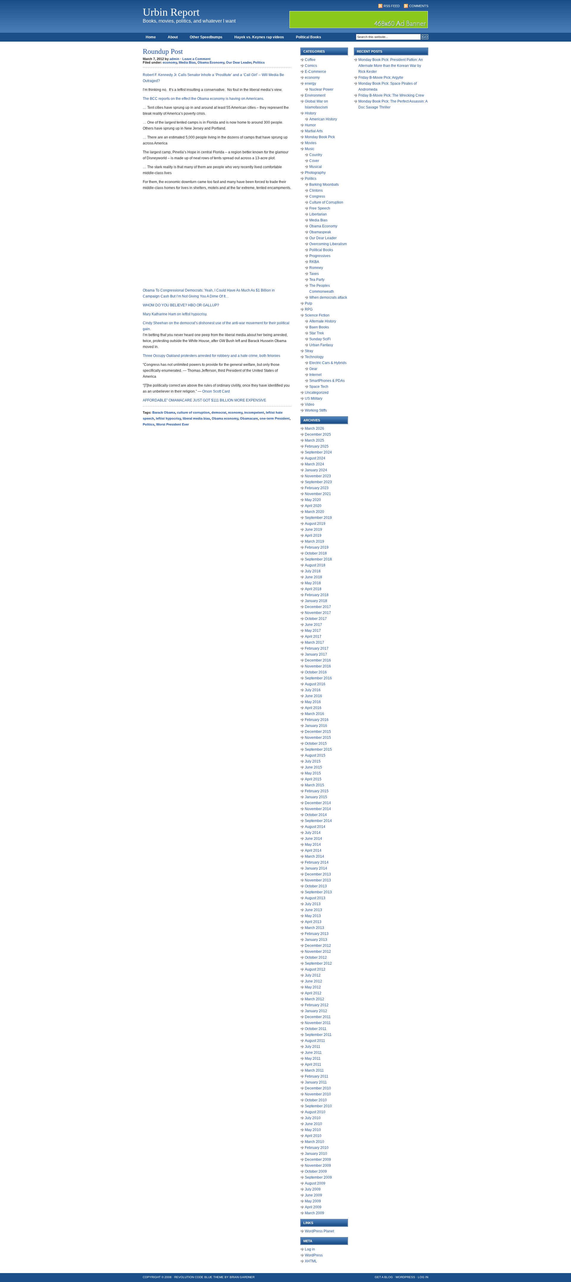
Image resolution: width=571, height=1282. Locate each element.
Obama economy (225, 418)
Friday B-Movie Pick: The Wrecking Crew (391, 95)
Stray (309, 351)
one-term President (275, 418)
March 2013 (314, 928)
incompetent (254, 412)
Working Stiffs (316, 410)
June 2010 (313, 1124)
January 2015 (316, 797)
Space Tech (318, 387)
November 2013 (318, 880)
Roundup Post (163, 51)
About (173, 37)
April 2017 (313, 636)
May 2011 (313, 1058)
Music (309, 149)
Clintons (316, 190)
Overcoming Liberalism (328, 244)
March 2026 (314, 428)
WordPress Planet (319, 1231)
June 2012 (313, 981)
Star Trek (316, 333)
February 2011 (316, 1076)
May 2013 (313, 916)
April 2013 (313, 922)
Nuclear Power (321, 89)
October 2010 (316, 1100)
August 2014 (315, 827)
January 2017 (316, 654)
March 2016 (314, 714)
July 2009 (313, 1189)
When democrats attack (328, 297)
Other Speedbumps (206, 37)
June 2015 (313, 767)
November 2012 (318, 951)
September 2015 (318, 749)
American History (323, 119)
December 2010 (318, 1088)
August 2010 (315, 1112)
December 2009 (318, 1159)
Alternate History (322, 321)
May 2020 (313, 500)
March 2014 (314, 856)
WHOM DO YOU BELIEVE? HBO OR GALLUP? (181, 305)
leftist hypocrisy (168, 418)
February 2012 (317, 1005)
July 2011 (312, 1047)
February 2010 (317, 1148)
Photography (315, 173)
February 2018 (317, 595)
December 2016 (318, 660)
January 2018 (316, 601)
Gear (313, 369)
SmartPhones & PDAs (327, 381)
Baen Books (319, 327)
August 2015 (315, 755)
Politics (259, 62)
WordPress (314, 1255)
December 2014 (318, 803)
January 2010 (316, 1154)
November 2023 (318, 476)
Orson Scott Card (216, 391)
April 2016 (313, 708)
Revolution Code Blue (193, 1277)
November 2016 (318, 666)
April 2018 (313, 589)
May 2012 (313, 987)
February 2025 (317, 446)
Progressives (319, 256)
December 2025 (318, 434)
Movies (310, 143)
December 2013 (318, 874)
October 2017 (316, 619)
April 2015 (313, 779)
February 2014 (317, 862)
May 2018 (313, 583)
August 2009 (315, 1183)
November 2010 (318, 1094)
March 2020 (314, 512)
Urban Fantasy (321, 345)
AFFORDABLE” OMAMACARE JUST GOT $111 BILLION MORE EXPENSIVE (204, 400)
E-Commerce (315, 72)
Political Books (308, 37)
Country (315, 155)
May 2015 (313, 773)
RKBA (314, 262)
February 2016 (317, 720)
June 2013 (313, 910)
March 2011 (314, 1070)
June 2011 (313, 1053)
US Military (313, 398)
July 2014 (313, 833)
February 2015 (317, 791)
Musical (315, 167)
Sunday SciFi (320, 339)
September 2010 (318, 1106)
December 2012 (318, 946)
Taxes (314, 274)
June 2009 (313, 1195)
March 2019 (314, 541)
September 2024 (318, 452)
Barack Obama (163, 412)
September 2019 (318, 518)
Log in (310, 1249)
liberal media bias (196, 418)
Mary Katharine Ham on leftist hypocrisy (174, 314)
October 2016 (316, 672)
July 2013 (313, 904)
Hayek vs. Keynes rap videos (259, 37)
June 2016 (313, 696)
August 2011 (315, 1041)
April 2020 (313, 506)
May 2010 (313, 1130)
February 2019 (317, 547)
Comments (418, 6)
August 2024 (315, 458)
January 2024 (316, 470)
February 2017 (317, 648)
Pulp (308, 303)
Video (309, 404)
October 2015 (316, 743)
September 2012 (318, 963)
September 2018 (318, 559)
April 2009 (313, 1207)
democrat (218, 412)
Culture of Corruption (326, 202)
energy (310, 83)
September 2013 (318, 892)
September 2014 (318, 821)
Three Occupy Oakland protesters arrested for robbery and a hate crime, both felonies (211, 356)
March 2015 (314, 785)
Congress (317, 196)
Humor (310, 125)
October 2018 (316, 553)
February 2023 (317, 488)
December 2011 (318, 1017)
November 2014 (318, 809)
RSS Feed (392, 6)
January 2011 (316, 1082)
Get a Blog (384, 1277)
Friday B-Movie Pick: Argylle (380, 77)
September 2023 (318, 482)
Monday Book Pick (320, 137)
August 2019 (315, 524)
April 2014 (313, 850)
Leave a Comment (196, 59)
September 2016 (318, 678)
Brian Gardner (242, 1277)
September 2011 (318, 1035)
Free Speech (319, 208)
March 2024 (314, 464)
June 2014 (313, 839)
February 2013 (317, 934)
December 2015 (318, 732)
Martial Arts (314, 131)
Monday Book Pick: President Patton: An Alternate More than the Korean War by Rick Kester (390, 66)
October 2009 (316, 1171)
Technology (314, 357)
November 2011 (318, 1023)
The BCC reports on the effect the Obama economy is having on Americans (203, 99)
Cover (314, 161)
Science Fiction (317, 315)
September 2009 (318, 1177)
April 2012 (313, 993)
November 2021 (318, 494)
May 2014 (313, 844)
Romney (316, 268)
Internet (315, 375)
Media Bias (187, 62)
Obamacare (249, 418)
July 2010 (313, 1118)
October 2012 (316, 957)
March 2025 (314, 440)
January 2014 (316, 868)
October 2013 (316, 886)
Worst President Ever (172, 424)
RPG (309, 309)
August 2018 (315, 565)
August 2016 (315, 684)
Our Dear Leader (238, 62)
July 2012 (313, 975)
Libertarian (318, 214)
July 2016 (313, 690)
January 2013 (316, 940)
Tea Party (316, 280)
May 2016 (313, 702)
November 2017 (318, 613)
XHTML (311, 1261)
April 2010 (313, 1136)
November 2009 (318, 1165)
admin (174, 59)
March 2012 (314, 999)
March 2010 (314, 1142)
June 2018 (313, 577)
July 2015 (313, 761)
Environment (315, 95)
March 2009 (314, 1213)
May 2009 (313, 1201)
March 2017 (314, 642)
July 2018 (313, 571)
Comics (311, 66)
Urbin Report (171, 12)
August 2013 (315, 898)
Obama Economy (210, 62)
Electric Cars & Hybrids (327, 363)
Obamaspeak (320, 232)
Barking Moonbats (324, 184)
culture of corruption (193, 412)
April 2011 (313, 1064)
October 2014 (316, 815)
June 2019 (313, 529)
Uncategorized (317, 392)
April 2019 (313, 535)
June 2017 (313, 625)
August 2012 (315, 969)
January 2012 (316, 1011)
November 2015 (318, 738)
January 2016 (316, 726)
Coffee (310, 60)
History (310, 113)
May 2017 (313, 631)
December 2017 (318, 607)
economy (170, 62)
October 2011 (316, 1029)
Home (151, 37)
